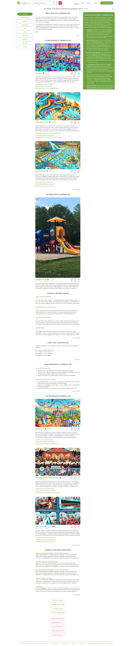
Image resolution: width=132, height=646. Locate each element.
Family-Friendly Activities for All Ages (44, 84)
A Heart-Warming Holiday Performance (45, 488)
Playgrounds (25, 25)
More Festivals (76, 337)
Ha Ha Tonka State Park (92, 40)
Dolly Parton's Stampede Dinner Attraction (47, 477)
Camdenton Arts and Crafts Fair (45, 353)
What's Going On (25, 17)
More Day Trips (76, 545)
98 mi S (46, 430)
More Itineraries (76, 391)
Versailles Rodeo (40, 327)
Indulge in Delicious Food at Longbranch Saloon (47, 88)
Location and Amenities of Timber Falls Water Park (48, 133)
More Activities (76, 189)
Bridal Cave (89, 29)
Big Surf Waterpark (40, 171)
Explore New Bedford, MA (57, 618)
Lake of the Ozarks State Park (93, 52)
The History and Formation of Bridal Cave (47, 561)
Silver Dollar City (39, 428)
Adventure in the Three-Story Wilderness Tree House (48, 137)
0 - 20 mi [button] (85, 9)
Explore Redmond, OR (57, 626)
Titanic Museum (39, 526)
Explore (76, 3)
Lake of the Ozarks (103, 45)
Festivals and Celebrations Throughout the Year (47, 443)
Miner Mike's (38, 73)
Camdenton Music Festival (44, 355)
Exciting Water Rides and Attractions (44, 182)
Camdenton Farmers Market (45, 352)
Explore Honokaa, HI (58, 635)
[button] (54, 3)
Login (95, 3)
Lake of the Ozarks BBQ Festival (46, 350)
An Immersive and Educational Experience (45, 537)
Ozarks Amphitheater (91, 85)
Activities (25, 21)
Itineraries (24, 39)
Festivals (25, 32)
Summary (25, 14)
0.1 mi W (45, 281)
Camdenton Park (40, 279)
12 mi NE (48, 75)
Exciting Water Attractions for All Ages (44, 135)
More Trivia (77, 359)
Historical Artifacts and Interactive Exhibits (45, 539)
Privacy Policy (64, 643)
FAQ (25, 28)
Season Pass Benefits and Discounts (44, 186)
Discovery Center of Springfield (56, 381)
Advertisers (110, 643)
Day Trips (25, 43)
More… (78, 35)
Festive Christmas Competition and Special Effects (47, 492)
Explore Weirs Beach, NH (58, 631)
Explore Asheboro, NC (57, 622)
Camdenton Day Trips (57, 608)
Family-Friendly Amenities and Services (44, 184)
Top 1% (47, 73)
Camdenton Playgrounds (58, 612)
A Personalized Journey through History (45, 541)
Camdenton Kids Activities (57, 604)
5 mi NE (43, 173)
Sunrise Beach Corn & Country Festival (46, 307)
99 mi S (46, 528)
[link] (58, 301)
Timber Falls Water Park (42, 122)
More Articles (76, 594)
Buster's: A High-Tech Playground (43, 86)
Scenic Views (39, 586)
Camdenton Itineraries (57, 600)
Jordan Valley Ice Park (57, 385)
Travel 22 (89, 3)
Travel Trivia (25, 35)
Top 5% (53, 122)
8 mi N (43, 124)
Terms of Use (54, 643)
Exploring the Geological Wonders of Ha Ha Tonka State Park (52, 553)
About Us (74, 643)
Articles (25, 46)
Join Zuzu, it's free (107, 3)
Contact (82, 643)
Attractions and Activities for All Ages (44, 439)
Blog (82, 3)
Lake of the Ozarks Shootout (43, 296)
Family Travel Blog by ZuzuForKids (95, 643)
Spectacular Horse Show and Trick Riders (45, 490)
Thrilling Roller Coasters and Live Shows (45, 441)
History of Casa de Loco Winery (44, 578)
